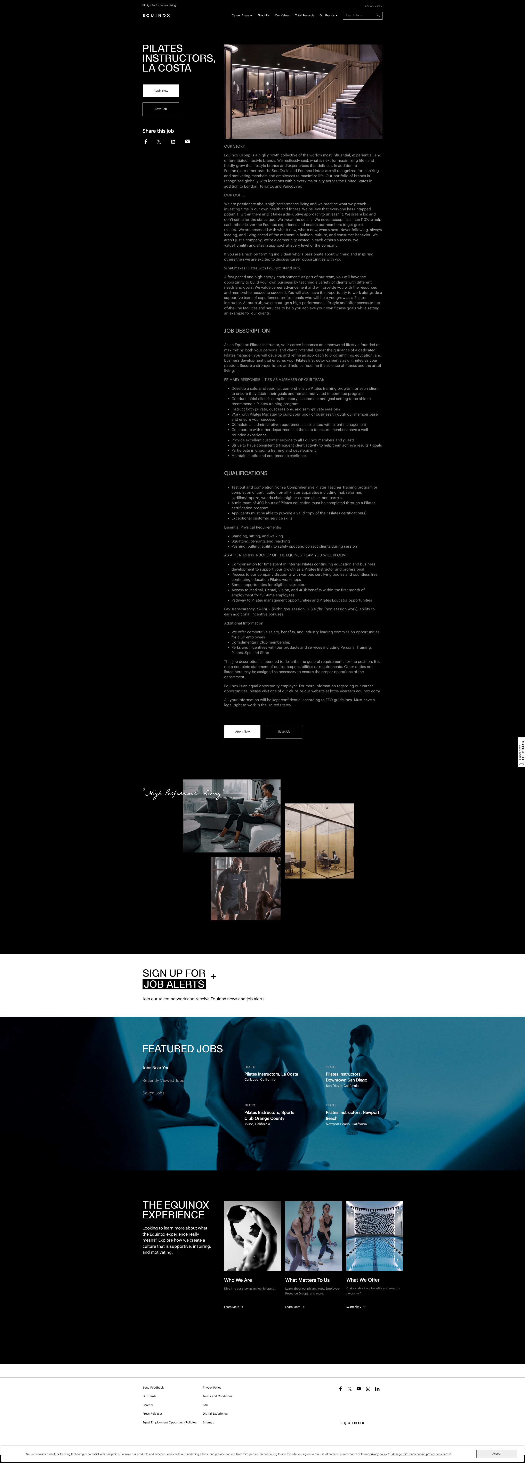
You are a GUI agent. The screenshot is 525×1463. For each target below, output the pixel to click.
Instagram (368, 1389)
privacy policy (380, 1454)
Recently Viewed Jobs (163, 1081)
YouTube (359, 1389)
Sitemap (208, 1422)
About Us (263, 15)
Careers (148, 1405)
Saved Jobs (153, 1093)
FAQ (205, 1405)
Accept (496, 1454)
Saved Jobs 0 (373, 6)
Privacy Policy (212, 1387)
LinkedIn (173, 142)
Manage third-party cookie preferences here (421, 1454)
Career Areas (240, 15)
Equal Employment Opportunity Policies (169, 1422)
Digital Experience (215, 1413)
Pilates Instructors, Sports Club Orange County (269, 1116)
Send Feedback (153, 1387)
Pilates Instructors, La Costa (271, 1074)
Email (187, 141)
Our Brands (327, 15)
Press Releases (153, 1413)
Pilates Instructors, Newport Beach (352, 1116)
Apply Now (161, 90)
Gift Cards (149, 1396)
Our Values (282, 15)
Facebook (145, 141)
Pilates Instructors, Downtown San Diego (346, 1077)
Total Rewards (304, 15)
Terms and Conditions (217, 1396)
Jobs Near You (156, 1068)
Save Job (161, 108)
